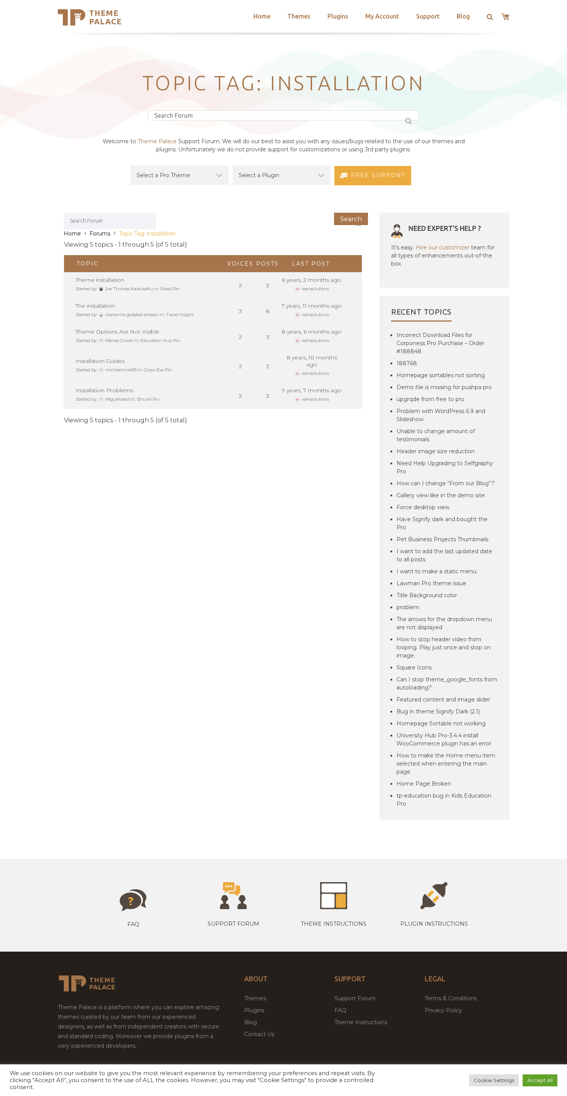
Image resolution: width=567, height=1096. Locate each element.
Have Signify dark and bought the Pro (442, 523)
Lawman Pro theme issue (431, 583)
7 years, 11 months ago (312, 305)
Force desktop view (423, 507)
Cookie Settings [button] (494, 1080)
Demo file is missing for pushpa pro (444, 387)
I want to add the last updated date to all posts (444, 555)
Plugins (337, 16)
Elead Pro (169, 288)
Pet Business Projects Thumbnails (442, 539)
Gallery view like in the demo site (441, 495)
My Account (382, 16)
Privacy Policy (443, 1010)
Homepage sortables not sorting (441, 375)
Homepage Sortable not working (441, 723)
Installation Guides (100, 360)
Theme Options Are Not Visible (117, 331)
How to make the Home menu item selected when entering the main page (446, 763)
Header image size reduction (436, 451)
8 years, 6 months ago (312, 331)
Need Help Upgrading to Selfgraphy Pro (445, 467)
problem (408, 607)
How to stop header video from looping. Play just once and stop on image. (444, 647)
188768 (407, 363)
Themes (298, 16)
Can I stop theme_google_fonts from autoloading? (447, 683)
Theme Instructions (360, 1022)
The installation (95, 305)
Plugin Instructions (434, 923)
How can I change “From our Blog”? (445, 483)
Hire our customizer (442, 247)
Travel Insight (180, 314)
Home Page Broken (424, 783)
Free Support (378, 175)
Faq (133, 924)
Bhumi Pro (148, 399)
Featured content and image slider (443, 699)
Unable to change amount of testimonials (436, 435)
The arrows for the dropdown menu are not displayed (444, 623)
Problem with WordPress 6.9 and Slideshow (441, 415)
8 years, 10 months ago (312, 361)
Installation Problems (104, 390)
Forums (99, 233)
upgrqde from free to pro (430, 399)
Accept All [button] (540, 1080)
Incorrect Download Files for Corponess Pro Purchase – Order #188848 (440, 343)
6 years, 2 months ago (311, 279)
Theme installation (100, 279)
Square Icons (414, 667)
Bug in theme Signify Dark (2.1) (438, 711)
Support (428, 16)
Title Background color (427, 595)
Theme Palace (105, 17)
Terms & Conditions (451, 998)
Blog (463, 16)
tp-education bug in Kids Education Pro (444, 799)
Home (261, 16)
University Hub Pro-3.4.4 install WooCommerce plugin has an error (444, 739)
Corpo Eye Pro (158, 370)
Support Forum (233, 923)
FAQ (340, 1010)
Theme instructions (333, 923)
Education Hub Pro (160, 340)
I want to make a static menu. (437, 571)
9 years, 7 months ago (311, 390)
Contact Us (259, 1034)
